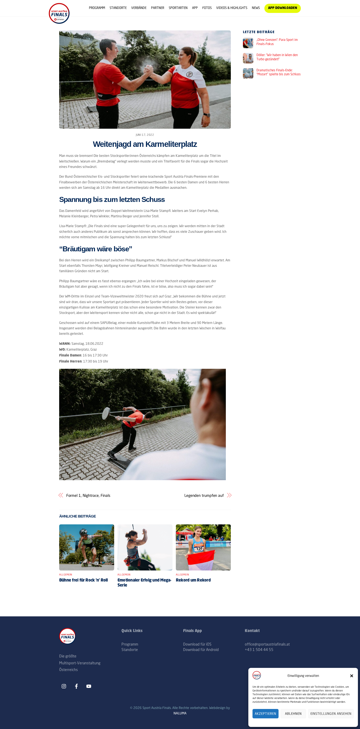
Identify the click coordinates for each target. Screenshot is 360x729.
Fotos (207, 8)
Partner (157, 8)
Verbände (138, 8)
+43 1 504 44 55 (259, 649)
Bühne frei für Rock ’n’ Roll (83, 580)
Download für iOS (197, 644)
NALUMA (180, 713)
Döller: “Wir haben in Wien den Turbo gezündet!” (277, 57)
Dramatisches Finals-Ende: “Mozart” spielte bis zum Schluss (278, 72)
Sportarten (178, 8)
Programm (97, 8)
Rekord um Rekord (193, 580)
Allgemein (65, 574)
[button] (352, 676)
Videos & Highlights (231, 8)
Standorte (118, 8)
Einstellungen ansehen (330, 714)
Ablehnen (293, 714)
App (195, 8)
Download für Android (201, 649)
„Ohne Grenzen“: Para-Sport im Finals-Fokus (277, 42)
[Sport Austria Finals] (59, 22)
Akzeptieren (265, 714)
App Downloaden (282, 8)
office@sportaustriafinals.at (267, 644)
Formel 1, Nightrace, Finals (88, 495)
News (256, 8)
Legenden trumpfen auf (204, 495)
